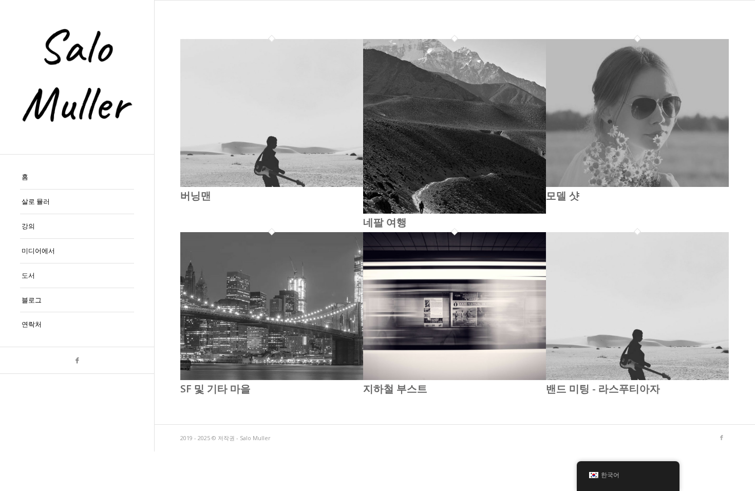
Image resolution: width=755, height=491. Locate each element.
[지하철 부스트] (454, 377)
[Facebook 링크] (77, 360)
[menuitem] (77, 177)
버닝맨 (195, 195)
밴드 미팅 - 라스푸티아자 (603, 388)
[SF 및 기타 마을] (271, 377)
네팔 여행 (385, 222)
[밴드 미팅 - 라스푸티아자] (637, 377)
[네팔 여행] (454, 211)
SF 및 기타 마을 (215, 388)
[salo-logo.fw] (77, 77)
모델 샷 (562, 195)
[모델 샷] (637, 184)
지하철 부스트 (395, 388)
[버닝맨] (271, 184)
